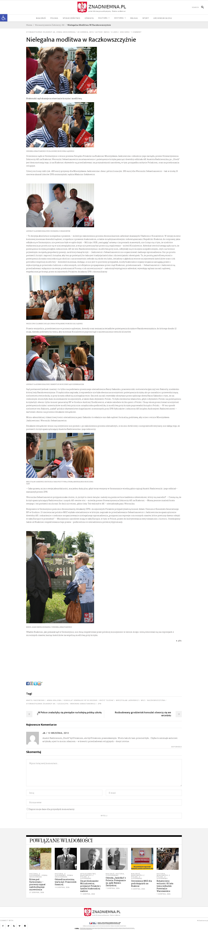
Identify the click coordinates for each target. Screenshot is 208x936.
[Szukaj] (201, 7)
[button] (3, 17)
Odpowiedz (176, 747)
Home (29, 25)
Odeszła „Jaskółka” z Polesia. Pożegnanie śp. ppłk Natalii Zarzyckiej (116, 881)
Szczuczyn (62, 704)
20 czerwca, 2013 (85, 32)
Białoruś (110, 874)
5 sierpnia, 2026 (138, 889)
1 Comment (136, 32)
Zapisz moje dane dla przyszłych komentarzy (51, 809)
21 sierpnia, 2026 (36, 892)
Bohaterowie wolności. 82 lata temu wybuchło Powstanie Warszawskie (165, 886)
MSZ (143, 700)
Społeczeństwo (88, 874)
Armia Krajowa (54, 700)
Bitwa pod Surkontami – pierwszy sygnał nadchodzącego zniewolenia (37, 884)
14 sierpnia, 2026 (62, 887)
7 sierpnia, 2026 (112, 888)
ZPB (99, 704)
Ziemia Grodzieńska (65, 32)
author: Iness (102, 32)
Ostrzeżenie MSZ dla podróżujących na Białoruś (141, 883)
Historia (33, 874)
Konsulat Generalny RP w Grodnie (80, 700)
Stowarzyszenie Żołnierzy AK (50, 25)
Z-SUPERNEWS (34, 874)
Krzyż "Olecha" (106, 700)
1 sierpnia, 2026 (163, 894)
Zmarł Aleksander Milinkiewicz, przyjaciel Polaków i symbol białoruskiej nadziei (90, 886)
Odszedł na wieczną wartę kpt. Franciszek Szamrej (66, 882)
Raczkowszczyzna (156, 700)
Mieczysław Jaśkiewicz (127, 700)
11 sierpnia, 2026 (87, 894)
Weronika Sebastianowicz (83, 704)
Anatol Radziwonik (35, 700)
